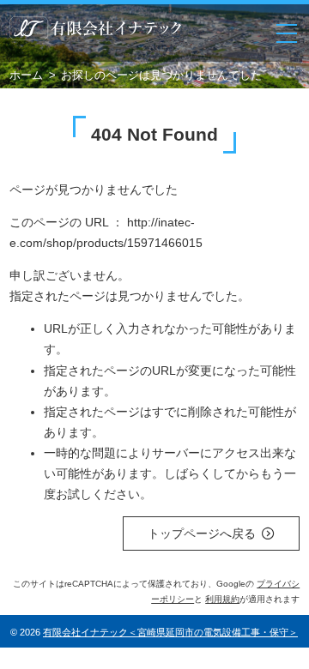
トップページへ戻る (202, 533)
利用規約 (222, 599)
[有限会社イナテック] (95, 32)
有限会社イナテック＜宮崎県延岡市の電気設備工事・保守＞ (170, 632)
